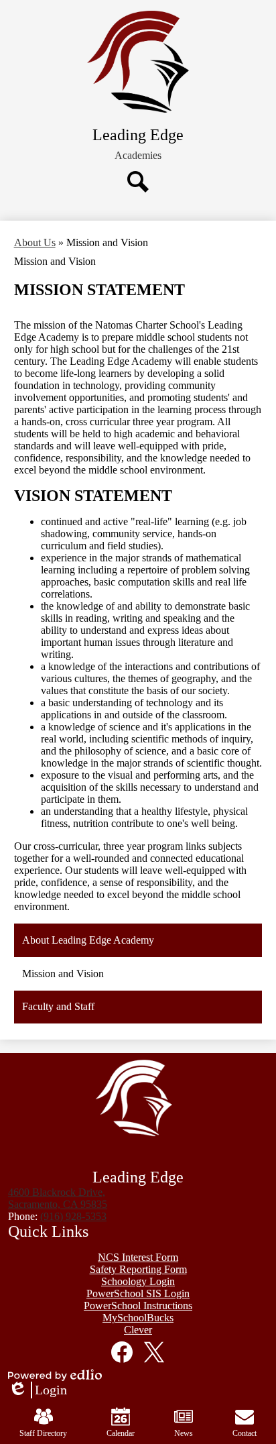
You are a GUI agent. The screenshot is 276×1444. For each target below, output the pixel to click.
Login (37, 1390)
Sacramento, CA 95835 (57, 1198)
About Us (35, 242)
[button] (138, 155)
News (183, 1433)
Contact (244, 1433)
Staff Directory (43, 1433)
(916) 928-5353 (73, 1216)
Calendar (121, 1433)
